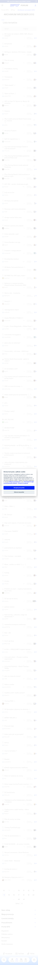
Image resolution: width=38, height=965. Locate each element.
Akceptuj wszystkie (19, 487)
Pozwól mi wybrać (23, 483)
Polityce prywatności (14, 481)
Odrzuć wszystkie (19, 492)
